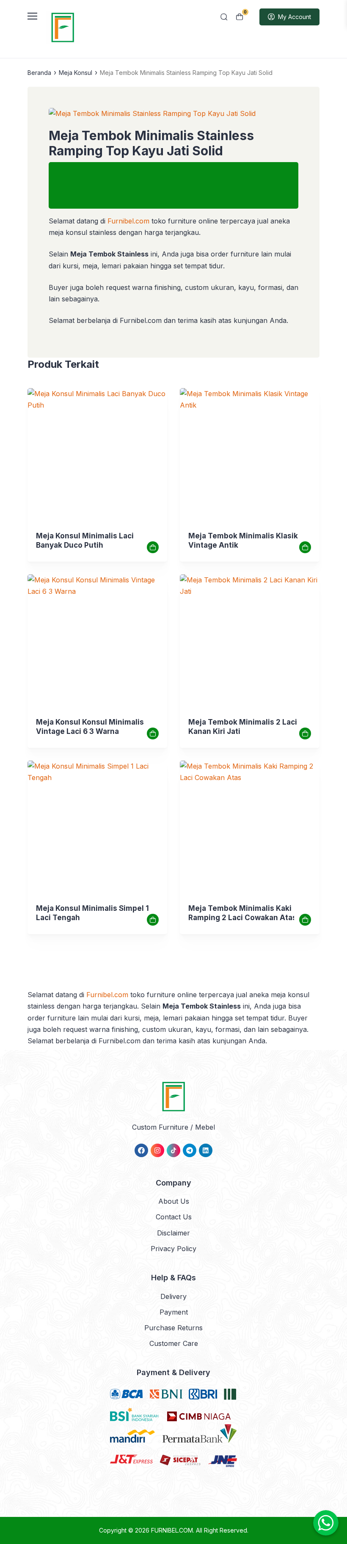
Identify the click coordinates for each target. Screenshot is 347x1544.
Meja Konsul (75, 72)
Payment (174, 1312)
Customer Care (173, 1343)
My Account (294, 16)
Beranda (39, 72)
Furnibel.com (127, 221)
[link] (97, 458)
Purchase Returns (173, 1327)
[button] (173, 113)
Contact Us (174, 1217)
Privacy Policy (173, 1248)
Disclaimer (173, 1233)
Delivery (173, 1296)
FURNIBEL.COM (172, 1530)
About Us (173, 1201)
